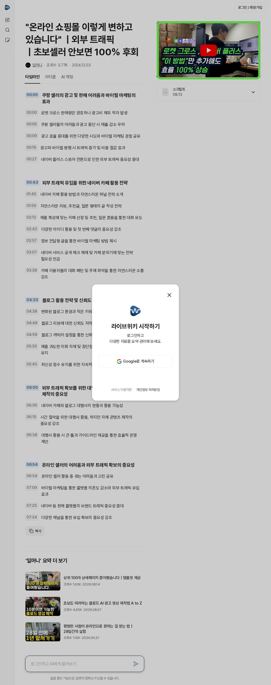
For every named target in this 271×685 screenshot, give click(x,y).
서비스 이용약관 (121, 390)
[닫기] (169, 295)
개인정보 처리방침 (148, 390)
